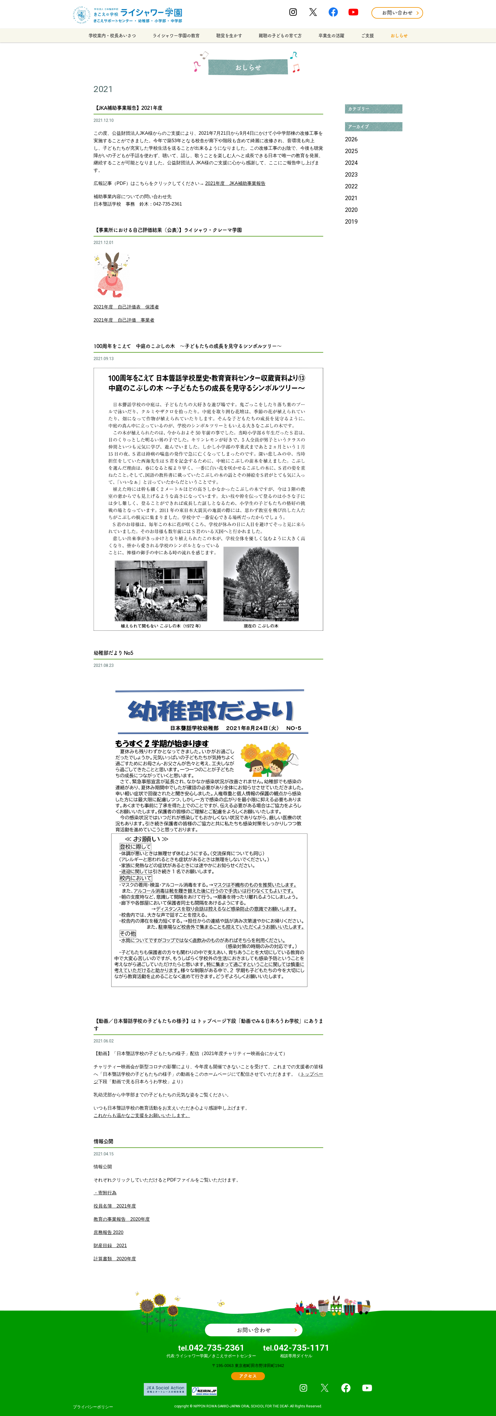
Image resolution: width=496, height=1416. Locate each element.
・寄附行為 (105, 1192)
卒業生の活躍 (331, 35)
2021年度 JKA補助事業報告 (235, 183)
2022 (351, 186)
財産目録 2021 (110, 1245)
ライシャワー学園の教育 (175, 35)
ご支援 (367, 35)
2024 (351, 162)
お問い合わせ (397, 12)
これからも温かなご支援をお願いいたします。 (142, 1115)
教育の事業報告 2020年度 (122, 1219)
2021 (351, 198)
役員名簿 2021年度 (115, 1206)
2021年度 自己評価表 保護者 (126, 306)
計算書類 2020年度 (115, 1258)
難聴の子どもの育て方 (280, 35)
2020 (351, 209)
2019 (351, 221)
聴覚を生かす (229, 35)
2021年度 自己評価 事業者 (124, 320)
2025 (351, 151)
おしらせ (399, 35)
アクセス (248, 1376)
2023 (351, 174)
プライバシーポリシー (93, 1407)
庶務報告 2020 (108, 1232)
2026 (351, 139)
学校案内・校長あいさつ (112, 35)
